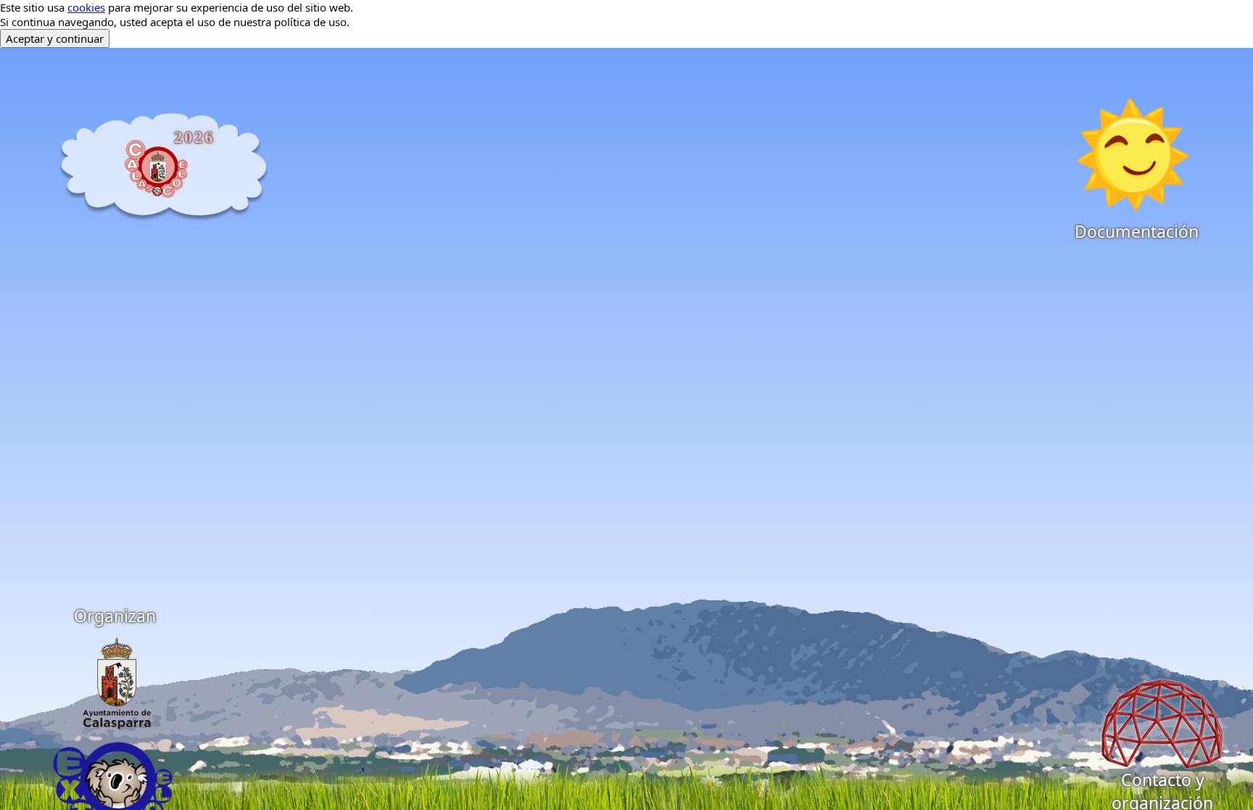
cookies (86, 7)
